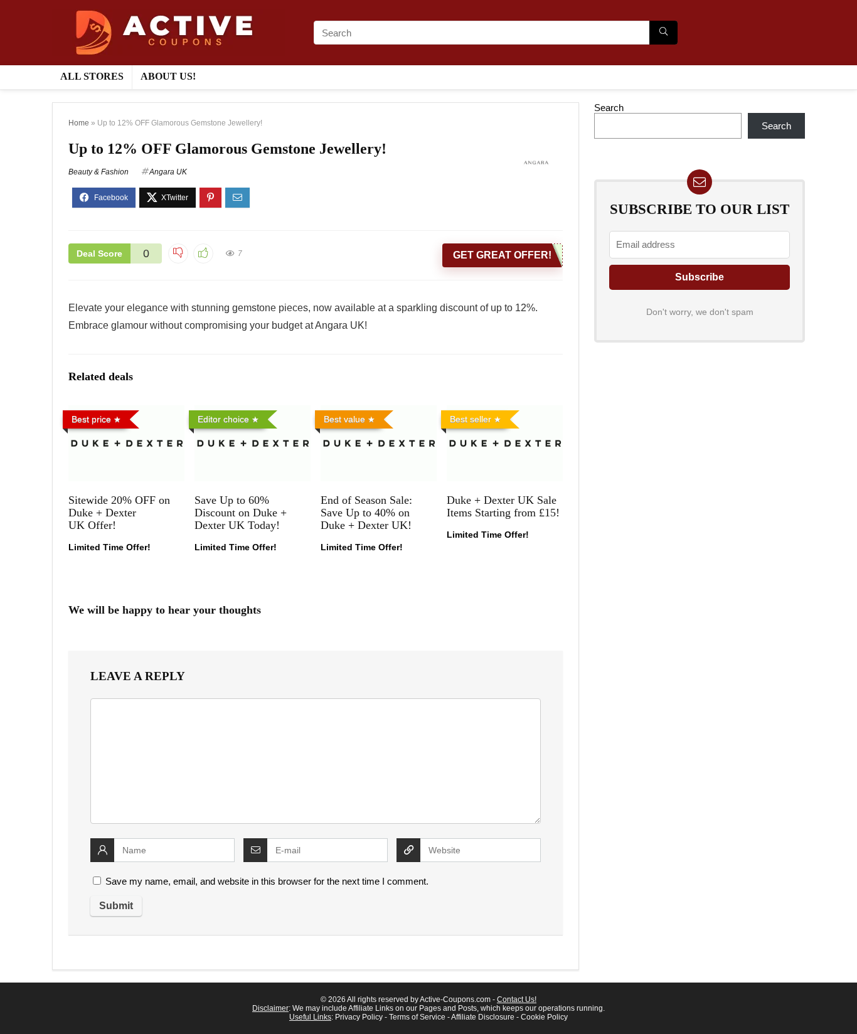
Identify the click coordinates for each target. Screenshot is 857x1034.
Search (609, 107)
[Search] (663, 33)
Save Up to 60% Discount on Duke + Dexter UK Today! (240, 512)
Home (78, 123)
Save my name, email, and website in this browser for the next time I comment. (266, 881)
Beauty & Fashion (98, 172)
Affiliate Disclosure (482, 1017)
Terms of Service (417, 1017)
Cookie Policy (544, 1017)
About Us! (168, 76)
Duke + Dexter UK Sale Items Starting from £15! (503, 506)
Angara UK (168, 172)
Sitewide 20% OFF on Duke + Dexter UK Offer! (119, 512)
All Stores (92, 76)
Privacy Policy (359, 1017)
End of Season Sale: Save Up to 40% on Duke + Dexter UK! (366, 512)
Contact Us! (516, 999)
